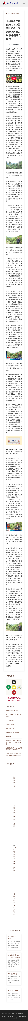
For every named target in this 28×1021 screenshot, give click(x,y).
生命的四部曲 (10, 724)
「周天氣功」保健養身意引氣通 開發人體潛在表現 (13, 754)
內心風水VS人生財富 (12, 710)
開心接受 (8, 736)
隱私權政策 (20, 1013)
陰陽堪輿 (17, 14)
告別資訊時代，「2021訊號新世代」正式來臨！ (14, 749)
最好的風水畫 (10, 728)
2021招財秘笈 (10, 720)
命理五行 (11, 14)
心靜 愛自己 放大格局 (12, 732)
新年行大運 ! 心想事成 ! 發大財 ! (14, 715)
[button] (23, 3)
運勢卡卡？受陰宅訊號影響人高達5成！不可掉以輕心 (14, 742)
